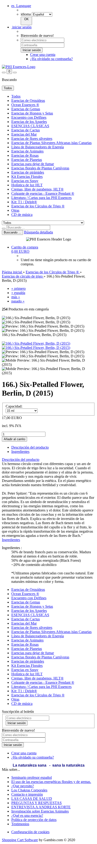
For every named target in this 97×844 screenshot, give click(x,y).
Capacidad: (14, 406)
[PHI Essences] (18, 67)
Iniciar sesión (17, 723)
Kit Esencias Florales (27, 177)
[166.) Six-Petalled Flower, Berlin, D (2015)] (36, 343)
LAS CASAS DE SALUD (31, 799)
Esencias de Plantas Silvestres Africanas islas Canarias (51, 143)
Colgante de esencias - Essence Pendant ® (42, 193)
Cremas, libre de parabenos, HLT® (37, 189)
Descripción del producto (30, 447)
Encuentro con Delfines (28, 117)
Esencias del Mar (24, 134)
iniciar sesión (21, 27)
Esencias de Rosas (25, 155)
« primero (18, 288)
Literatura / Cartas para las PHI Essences (41, 198)
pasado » (17, 301)
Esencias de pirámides (27, 172)
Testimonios (20, 824)
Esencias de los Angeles (29, 122)
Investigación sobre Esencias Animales (40, 811)
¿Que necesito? (22, 786)
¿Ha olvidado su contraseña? (51, 59)
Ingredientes (20, 452)
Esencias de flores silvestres (31, 139)
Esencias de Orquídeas (28, 101)
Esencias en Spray (24, 181)
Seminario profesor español (31, 777)
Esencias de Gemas (25, 109)
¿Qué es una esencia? (27, 815)
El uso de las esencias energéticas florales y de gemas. (51, 782)
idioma (26, 14)
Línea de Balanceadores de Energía (37, 147)
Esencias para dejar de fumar (32, 164)
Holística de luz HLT (27, 185)
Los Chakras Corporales (29, 790)
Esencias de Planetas (26, 160)
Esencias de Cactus (25, 130)
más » (15, 297)
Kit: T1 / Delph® (24, 202)
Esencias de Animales (27, 151)
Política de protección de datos (34, 820)
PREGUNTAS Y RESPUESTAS (36, 803)
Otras (15, 210)
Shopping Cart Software (20, 840)
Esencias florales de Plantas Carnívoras (40, 168)
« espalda (18, 293)
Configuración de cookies (30, 832)
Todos (15, 96)
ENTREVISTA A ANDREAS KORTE (41, 807)
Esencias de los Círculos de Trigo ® (38, 206)
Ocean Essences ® (25, 105)
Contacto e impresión (27, 794)
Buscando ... (12, 232)
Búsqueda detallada (38, 232)
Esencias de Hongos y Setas (32, 113)
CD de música (21, 215)
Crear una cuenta (42, 55)
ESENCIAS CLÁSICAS (30, 126)
